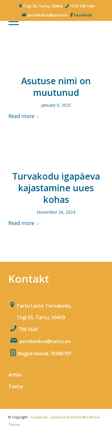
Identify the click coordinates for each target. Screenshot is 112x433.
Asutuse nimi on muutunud (56, 87)
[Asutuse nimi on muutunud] (56, 58)
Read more (21, 116)
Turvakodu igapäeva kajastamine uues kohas (56, 188)
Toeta (15, 386)
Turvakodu (39, 417)
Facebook (83, 15)
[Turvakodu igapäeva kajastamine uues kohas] (56, 154)
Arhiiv (15, 374)
